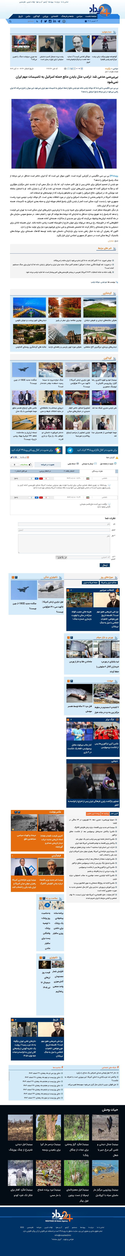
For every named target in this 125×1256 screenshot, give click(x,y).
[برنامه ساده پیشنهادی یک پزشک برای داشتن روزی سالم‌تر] (58, 905)
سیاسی (115, 68)
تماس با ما (64, 2)
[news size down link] (74, 68)
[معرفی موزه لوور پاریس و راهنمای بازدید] (65, 334)
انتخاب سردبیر (107, 590)
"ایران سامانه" (57, 1239)
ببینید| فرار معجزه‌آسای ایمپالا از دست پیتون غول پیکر (77, 1195)
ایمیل (113, 530)
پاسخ (16, 478)
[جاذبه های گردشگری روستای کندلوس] (29, 334)
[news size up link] (82, 68)
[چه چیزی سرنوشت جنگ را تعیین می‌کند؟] (24, 43)
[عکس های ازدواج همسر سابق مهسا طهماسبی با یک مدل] (24, 398)
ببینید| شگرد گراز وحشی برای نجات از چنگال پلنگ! (77, 1149)
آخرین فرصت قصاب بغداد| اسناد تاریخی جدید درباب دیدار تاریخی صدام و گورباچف (51, 841)
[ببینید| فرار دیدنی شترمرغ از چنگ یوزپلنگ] (20, 1127)
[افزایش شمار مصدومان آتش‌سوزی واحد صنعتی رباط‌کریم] (58, 964)
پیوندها (50, 2)
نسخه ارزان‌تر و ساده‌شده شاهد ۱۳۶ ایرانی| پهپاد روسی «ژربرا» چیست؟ (25, 436)
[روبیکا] (36, 450)
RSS (22, 1227)
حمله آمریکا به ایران (90, 582)
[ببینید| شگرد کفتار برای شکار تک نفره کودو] (20, 1173)
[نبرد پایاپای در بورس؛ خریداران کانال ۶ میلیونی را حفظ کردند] (106, 649)
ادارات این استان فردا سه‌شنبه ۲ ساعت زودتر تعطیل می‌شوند (92, 847)
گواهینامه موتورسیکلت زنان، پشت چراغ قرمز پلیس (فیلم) (104, 58)
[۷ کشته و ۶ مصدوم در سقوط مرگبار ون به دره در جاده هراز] (106, 694)
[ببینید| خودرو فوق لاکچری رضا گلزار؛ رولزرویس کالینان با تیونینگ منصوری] (104, 370)
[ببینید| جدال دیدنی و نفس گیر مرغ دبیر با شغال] (105, 1127)
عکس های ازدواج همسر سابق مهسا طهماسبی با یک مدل (24, 409)
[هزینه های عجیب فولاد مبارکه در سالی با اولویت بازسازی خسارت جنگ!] (79, 599)
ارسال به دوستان (87, 464)
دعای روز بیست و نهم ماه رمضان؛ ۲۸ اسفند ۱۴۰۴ (42, 1077)
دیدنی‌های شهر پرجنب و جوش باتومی (30, 320)
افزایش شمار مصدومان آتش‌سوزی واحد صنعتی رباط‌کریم (57, 981)
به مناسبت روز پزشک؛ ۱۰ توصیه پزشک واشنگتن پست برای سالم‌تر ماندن (45, 931)
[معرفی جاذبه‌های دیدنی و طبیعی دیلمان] (100, 307)
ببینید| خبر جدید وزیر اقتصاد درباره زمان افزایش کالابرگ (94, 827)
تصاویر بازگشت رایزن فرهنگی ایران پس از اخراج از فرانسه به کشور (93, 803)
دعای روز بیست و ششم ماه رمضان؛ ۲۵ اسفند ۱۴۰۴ (41, 1089)
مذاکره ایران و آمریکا (108, 582)
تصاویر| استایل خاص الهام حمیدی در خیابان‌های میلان (78, 409)
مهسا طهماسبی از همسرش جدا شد (104, 434)
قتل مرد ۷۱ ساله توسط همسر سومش (80, 709)
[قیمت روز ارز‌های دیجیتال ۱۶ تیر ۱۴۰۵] (45, 965)
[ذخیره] (72, 68)
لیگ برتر (110, 720)
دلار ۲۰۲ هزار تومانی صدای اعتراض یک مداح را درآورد (96, 1072)
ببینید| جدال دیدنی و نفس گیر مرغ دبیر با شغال (107, 1149)
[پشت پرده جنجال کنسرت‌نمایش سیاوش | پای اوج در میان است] (51, 43)
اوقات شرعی (31, 2)
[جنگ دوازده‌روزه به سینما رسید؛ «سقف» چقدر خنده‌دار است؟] (50, 370)
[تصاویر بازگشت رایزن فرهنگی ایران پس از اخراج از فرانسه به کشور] (93, 781)
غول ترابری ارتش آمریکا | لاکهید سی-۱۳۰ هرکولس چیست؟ (80, 383)
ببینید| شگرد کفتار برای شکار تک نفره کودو (21, 1192)
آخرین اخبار (114, 813)
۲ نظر (106, 72)
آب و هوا (39, 2)
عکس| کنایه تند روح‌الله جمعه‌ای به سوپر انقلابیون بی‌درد (94, 883)
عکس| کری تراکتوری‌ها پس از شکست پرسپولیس (106, 745)
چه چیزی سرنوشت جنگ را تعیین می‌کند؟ (24, 58)
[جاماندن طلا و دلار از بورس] (79, 649)
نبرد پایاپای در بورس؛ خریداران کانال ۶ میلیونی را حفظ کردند (107, 667)
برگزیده (108, 68)
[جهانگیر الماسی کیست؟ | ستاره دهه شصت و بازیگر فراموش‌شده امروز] (77, 43)
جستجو (74, 1227)
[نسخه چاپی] (65, 68)
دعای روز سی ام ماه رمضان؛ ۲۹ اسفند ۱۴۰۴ (44, 1073)
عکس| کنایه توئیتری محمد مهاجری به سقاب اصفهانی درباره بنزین (93, 877)
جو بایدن (104, 282)
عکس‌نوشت (55, 812)
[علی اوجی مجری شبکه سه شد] (104, 398)
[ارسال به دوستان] (68, 68)
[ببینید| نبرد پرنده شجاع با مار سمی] (48, 1173)
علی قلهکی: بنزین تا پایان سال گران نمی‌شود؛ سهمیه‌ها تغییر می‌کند (92, 1084)
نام (114, 524)
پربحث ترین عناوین (93, 813)
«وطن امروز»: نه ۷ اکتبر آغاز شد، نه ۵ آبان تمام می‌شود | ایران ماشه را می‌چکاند (82, 260)
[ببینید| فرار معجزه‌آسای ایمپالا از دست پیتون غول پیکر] (76, 1173)
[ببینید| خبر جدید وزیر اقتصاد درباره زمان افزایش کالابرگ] (51, 866)
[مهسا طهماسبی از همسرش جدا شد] (104, 422)
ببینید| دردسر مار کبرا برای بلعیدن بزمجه (51, 1147)
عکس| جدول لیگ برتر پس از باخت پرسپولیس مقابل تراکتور (93, 863)
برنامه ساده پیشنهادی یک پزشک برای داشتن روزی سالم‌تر (58, 923)
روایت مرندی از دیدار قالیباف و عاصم (101, 871)
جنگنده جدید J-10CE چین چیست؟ (25, 381)
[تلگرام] (92, 450)
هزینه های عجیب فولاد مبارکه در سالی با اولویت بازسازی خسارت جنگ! (81, 615)
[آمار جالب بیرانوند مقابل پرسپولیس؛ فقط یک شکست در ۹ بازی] (79, 731)
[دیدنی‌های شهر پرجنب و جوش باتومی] (29, 307)
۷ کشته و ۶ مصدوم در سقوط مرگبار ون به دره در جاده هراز (107, 710)
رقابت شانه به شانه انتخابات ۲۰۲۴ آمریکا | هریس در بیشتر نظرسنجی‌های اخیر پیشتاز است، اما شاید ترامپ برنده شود (68, 272)
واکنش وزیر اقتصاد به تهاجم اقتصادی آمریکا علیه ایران (94, 843)
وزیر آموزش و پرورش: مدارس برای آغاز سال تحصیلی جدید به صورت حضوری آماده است (93, 889)
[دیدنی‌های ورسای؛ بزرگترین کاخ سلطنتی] (100, 334)
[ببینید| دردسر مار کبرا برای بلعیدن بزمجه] (48, 1127)
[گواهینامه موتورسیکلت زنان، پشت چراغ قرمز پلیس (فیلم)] (104, 43)
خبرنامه (39, 1227)
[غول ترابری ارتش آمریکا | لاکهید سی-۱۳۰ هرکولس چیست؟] (77, 370)
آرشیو (45, 2)
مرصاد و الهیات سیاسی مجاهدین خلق (26, 837)
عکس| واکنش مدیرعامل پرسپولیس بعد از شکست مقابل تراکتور (93, 833)
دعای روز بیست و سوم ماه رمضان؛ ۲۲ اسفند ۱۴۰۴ (42, 1097)
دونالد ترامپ (95, 282)
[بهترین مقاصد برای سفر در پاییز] (65, 307)
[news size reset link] (78, 68)
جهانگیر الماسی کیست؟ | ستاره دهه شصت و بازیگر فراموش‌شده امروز (78, 59)
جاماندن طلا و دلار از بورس (80, 662)
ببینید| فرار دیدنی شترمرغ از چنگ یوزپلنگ (20, 1147)
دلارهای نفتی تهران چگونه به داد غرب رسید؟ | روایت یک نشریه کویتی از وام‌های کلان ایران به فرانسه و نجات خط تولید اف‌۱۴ (24, 1049)
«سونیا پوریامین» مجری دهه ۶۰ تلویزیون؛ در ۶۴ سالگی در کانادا (93, 821)
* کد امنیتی (113, 558)
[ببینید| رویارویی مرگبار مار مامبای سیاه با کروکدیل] (105, 1173)
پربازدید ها (105, 813)
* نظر (113, 536)
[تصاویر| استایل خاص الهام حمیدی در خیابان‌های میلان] (77, 398)
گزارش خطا (110, 457)
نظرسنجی (22, 2)
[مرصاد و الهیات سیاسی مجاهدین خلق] (24, 822)
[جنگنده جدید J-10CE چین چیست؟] (24, 370)
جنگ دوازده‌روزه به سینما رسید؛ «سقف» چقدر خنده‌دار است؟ (51, 383)
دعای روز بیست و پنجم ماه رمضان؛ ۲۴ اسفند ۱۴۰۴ (42, 1093)
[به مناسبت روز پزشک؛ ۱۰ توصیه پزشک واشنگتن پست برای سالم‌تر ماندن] (45, 905)
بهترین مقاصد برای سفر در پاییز (68, 320)
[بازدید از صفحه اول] (115, 463)
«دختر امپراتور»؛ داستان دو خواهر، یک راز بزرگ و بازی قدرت (52, 436)
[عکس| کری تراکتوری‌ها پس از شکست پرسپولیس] (106, 730)
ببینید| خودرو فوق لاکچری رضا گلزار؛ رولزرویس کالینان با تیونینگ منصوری (104, 383)
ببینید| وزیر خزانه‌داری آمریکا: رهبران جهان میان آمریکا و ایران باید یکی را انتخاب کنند (93, 853)
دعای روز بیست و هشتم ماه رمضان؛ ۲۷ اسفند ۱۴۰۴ (41, 1081)
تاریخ (55, 1020)
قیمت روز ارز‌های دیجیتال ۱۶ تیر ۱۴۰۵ (45, 980)
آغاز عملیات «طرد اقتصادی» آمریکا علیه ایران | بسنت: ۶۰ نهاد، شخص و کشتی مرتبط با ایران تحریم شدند (93, 896)
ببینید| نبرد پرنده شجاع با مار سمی (49, 1192)
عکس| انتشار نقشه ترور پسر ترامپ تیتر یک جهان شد (95, 839)
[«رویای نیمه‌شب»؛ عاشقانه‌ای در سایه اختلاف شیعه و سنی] (50, 398)
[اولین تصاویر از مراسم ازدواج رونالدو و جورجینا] (77, 422)
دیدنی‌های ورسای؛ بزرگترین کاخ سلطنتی (100, 347)
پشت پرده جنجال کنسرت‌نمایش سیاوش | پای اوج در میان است (51, 58)
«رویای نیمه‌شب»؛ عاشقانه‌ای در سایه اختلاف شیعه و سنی (51, 409)
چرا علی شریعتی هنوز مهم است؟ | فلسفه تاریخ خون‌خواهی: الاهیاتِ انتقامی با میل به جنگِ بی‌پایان (107, 619)
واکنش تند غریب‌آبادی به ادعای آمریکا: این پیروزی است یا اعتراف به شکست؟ (91, 1079)
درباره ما (57, 2)
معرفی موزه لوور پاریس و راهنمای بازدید (64, 347)
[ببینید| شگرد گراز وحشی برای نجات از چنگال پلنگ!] (76, 1127)
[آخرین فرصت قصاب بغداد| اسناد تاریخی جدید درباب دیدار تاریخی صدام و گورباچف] (51, 822)
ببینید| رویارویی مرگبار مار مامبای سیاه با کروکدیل (105, 1192)
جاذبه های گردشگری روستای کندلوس (31, 347)
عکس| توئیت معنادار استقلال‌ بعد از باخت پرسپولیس (95, 859)
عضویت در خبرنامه (47, 464)
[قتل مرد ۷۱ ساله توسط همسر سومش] (79, 693)
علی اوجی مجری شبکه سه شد (104, 408)
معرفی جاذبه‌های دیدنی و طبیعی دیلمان (100, 320)
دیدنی (114, 761)
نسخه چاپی (71, 464)
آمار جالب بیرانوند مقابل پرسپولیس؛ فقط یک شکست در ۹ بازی (79, 748)
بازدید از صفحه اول (106, 464)
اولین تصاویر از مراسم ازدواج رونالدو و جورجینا (78, 434)
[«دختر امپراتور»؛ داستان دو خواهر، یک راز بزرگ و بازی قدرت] (50, 422)
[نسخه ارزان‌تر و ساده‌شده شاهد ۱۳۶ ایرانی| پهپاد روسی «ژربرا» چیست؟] (24, 422)
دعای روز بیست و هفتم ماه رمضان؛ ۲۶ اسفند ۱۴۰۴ (41, 1085)
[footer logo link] (60, 1217)
